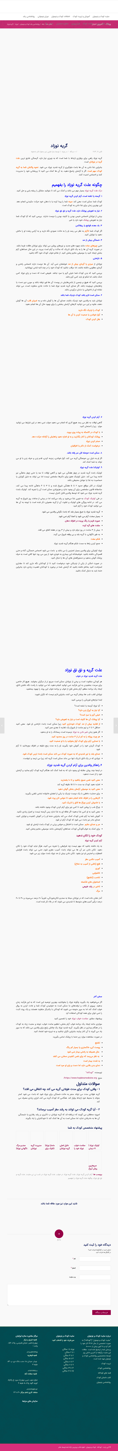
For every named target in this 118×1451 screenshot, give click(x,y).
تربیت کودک (106, 1363)
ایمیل (73, 1267)
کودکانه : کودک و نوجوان (94, 1447)
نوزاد (63, 151)
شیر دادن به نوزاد (80, 732)
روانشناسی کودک (104, 1368)
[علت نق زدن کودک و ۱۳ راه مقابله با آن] (26, 1214)
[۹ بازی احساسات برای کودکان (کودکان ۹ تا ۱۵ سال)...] (116, 725)
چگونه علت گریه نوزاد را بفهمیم (80, 1178)
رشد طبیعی (87, 886)
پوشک (86, 220)
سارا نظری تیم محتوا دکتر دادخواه (43, 151)
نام (74, 1258)
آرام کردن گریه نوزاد (84, 1174)
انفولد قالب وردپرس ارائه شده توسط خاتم (71, 1447)
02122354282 (32, 1389)
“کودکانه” (90, 1072)
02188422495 (32, 1352)
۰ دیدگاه (72, 151)
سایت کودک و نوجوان (101, 1340)
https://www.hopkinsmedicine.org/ (80, 1078)
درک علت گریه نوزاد (93, 190)
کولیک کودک (90, 498)
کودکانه (88, 1340)
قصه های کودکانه (104, 1372)
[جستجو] (45, 23)
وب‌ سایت (72, 1277)
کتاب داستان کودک (104, 1377)
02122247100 (33, 1370)
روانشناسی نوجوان (104, 1382)
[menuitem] (101, 16)
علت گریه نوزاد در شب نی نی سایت (40, 1174)
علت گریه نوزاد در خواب (66, 1174)
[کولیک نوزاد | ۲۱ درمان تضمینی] (13, 1214)
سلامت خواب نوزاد (80, 1018)
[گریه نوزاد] (59, 88)
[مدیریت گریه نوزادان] (39, 1214)
